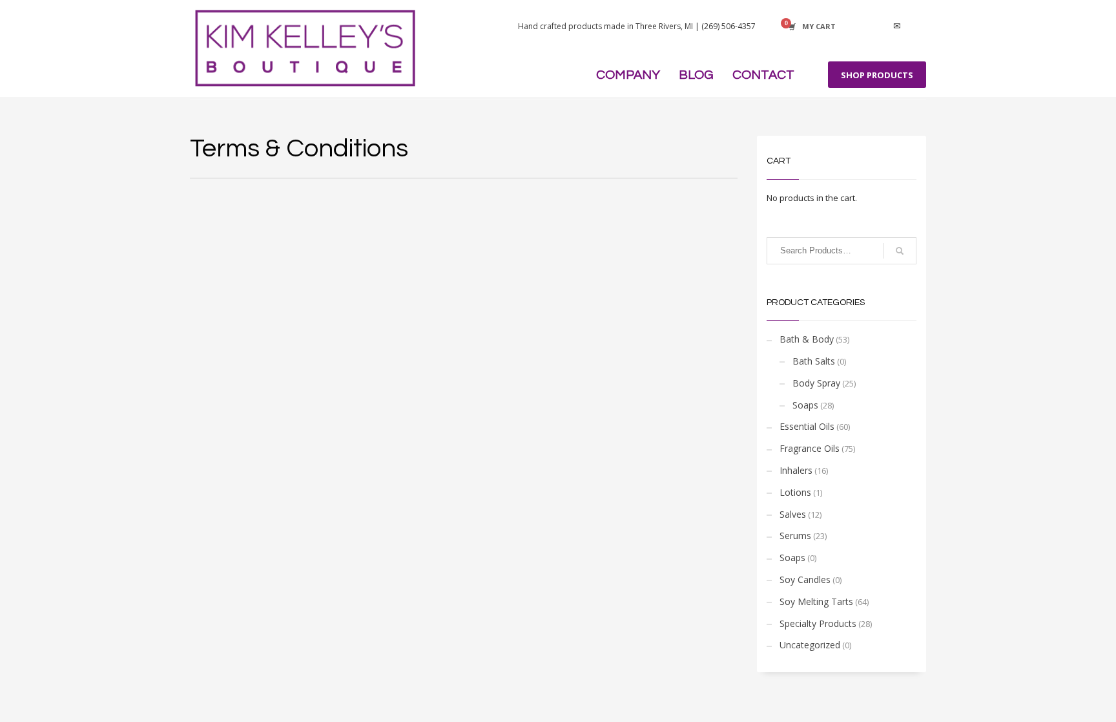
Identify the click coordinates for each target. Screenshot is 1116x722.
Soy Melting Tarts (816, 601)
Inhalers (796, 470)
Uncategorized (810, 645)
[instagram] (877, 26)
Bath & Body (807, 339)
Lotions (795, 492)
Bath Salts (813, 361)
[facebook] (858, 26)
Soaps (805, 405)
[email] (897, 26)
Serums (795, 535)
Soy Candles (805, 579)
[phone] (916, 26)
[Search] (899, 250)
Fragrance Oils (810, 448)
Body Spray (816, 383)
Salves (793, 514)
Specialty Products (818, 623)
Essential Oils (807, 426)
